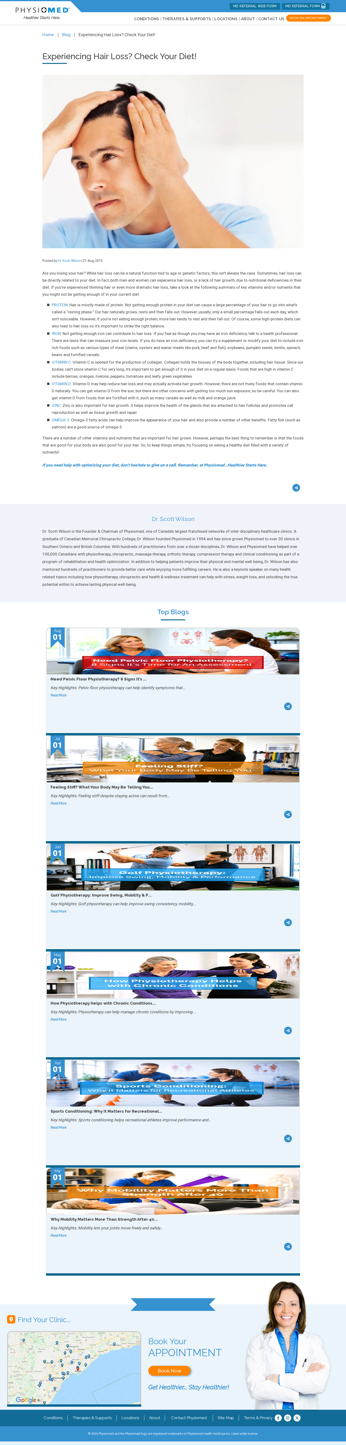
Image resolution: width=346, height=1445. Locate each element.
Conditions (53, 1417)
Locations (130, 1417)
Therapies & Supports (92, 1417)
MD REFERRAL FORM (303, 6)
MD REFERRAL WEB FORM (255, 6)
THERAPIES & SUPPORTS (186, 19)
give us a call (163, 464)
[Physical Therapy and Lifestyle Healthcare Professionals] (43, 12)
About (248, 19)
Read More (58, 695)
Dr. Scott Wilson (69, 261)
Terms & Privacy (258, 1417)
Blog (66, 34)
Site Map (226, 1417)
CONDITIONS (146, 19)
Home (48, 34)
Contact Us (271, 19)
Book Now (169, 1371)
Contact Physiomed (189, 1417)
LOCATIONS (225, 19)
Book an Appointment (308, 18)
